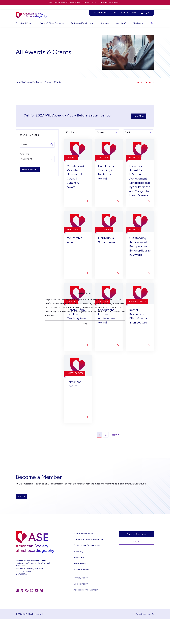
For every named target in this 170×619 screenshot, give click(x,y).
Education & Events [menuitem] (24, 23)
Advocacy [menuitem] (105, 23)
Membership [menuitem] (138, 23)
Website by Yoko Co (145, 614)
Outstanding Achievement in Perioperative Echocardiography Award (140, 246)
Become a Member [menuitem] (136, 534)
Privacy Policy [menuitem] (81, 577)
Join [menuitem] (114, 12)
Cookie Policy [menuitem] (81, 583)
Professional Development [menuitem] (82, 23)
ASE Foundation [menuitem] (128, 12)
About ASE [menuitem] (121, 23)
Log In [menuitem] (146, 12)
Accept (85, 323)
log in (96, 2)
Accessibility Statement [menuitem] (86, 589)
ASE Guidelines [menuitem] (101, 12)
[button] (152, 23)
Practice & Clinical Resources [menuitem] (52, 23)
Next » (115, 434)
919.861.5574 (21, 574)
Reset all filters (30, 169)
